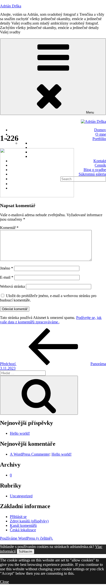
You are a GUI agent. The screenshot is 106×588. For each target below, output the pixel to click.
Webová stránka (12, 286)
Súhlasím (25, 551)
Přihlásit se (18, 517)
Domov (100, 130)
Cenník (100, 165)
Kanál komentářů (23, 525)
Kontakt (99, 161)
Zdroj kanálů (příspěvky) (29, 521)
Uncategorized (21, 496)
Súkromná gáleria (92, 174)
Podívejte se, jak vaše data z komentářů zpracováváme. (51, 320)
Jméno (6, 268)
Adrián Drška (10, 6)
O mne (100, 134)
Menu (90, 112)
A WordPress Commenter (30, 454)
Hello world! (20, 433)
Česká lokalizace (23, 530)
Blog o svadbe (95, 170)
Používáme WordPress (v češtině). (26, 538)
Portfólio (99, 139)
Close (4, 582)
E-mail (6, 277)
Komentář (9, 228)
